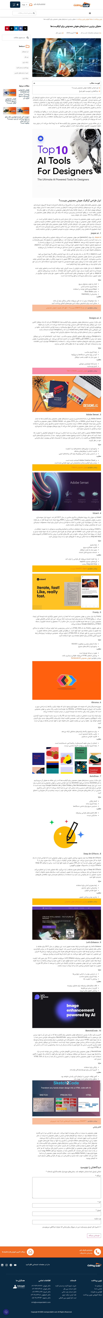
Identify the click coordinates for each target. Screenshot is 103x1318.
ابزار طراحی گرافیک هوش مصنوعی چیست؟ (85, 88)
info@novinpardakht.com (40, 1302)
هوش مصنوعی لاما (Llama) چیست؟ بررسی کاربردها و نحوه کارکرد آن (24, 94)
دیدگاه (98, 1176)
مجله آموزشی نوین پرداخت (85, 19)
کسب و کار (84, 33)
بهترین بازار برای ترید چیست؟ (10, 118)
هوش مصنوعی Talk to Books (77, 371)
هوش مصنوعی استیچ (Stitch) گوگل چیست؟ (10, 101)
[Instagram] (6, 1265)
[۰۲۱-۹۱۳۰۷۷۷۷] (30, 4)
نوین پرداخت (98, 19)
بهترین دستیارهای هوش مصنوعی (76, 901)
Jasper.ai (98, 237)
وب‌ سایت (97, 1219)
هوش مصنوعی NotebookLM (81, 658)
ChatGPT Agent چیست (78, 568)
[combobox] (24, 13)
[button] (34, 83)
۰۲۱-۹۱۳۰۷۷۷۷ (39, 4)
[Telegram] (11, 1265)
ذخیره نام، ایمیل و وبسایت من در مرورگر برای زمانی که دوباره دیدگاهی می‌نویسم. (70, 1227)
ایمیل (98, 1210)
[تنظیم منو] (90, 13)
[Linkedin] (2, 1265)
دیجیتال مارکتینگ (93, 33)
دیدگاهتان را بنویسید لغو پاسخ (88, 91)
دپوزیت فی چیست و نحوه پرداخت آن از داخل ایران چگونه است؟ (22, 120)
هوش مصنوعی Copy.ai (79, 467)
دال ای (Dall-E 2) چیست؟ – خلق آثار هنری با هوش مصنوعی (67, 308)
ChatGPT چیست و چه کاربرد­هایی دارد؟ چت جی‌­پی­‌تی (68, 1121)
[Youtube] (15, 1265)
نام (99, 1202)
